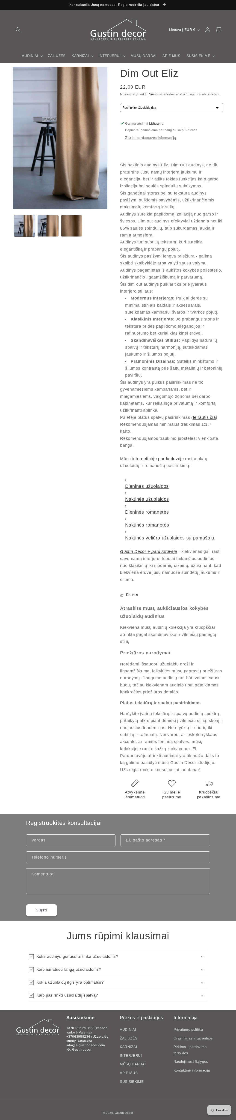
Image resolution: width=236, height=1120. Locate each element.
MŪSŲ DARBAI (133, 1064)
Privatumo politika (188, 1029)
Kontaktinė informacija (192, 1070)
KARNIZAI (128, 1047)
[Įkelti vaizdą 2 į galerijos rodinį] (48, 225)
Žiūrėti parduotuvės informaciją (150, 138)
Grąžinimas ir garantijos (193, 1038)
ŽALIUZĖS (128, 1038)
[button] (18, 29)
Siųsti (41, 910)
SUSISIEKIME (132, 1082)
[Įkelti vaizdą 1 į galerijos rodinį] (24, 225)
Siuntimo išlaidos (162, 94)
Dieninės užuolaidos (147, 486)
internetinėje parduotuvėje (158, 458)
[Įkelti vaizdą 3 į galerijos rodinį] (71, 225)
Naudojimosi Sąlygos (191, 1061)
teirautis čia (204, 417)
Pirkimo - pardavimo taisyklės (190, 1050)
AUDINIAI (128, 1029)
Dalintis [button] (132, 595)
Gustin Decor (124, 1112)
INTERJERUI (131, 1055)
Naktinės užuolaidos (147, 499)
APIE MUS (129, 1073)
